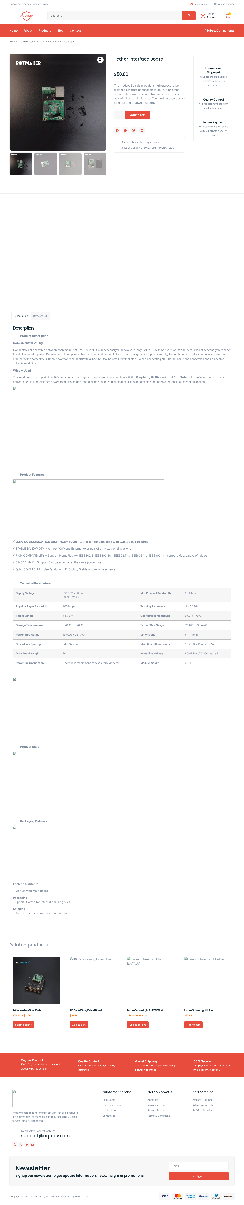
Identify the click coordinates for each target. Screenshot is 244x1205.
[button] (100, 60)
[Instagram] (20, 1144)
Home (13, 30)
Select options (23, 1024)
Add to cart (137, 115)
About (28, 30)
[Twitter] (26, 1144)
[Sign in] (203, 16)
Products (45, 30)
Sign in (210, 13)
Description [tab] (21, 315)
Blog (60, 30)
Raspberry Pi (145, 377)
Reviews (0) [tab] (40, 315)
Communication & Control (33, 41)
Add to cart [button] (79, 1024)
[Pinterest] (14, 1144)
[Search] (189, 15)
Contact (75, 30)
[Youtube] (32, 1144)
